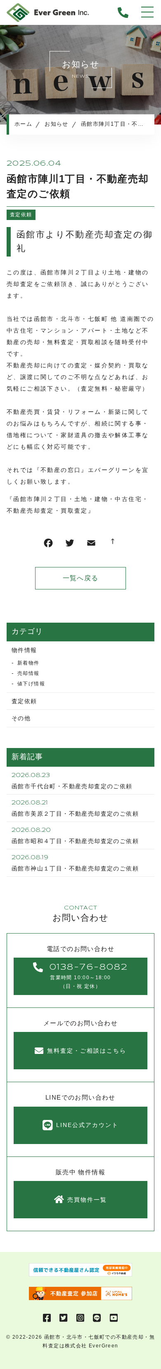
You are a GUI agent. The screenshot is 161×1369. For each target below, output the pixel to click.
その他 (21, 718)
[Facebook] (48, 544)
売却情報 (28, 673)
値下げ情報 (31, 684)
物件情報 (24, 650)
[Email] (91, 544)
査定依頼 (21, 215)
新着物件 (28, 663)
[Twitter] (69, 544)
